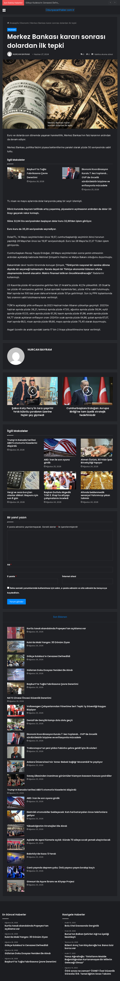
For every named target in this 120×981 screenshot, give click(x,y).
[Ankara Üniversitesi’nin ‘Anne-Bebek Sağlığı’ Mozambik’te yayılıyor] (15, 766)
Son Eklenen (60, 616)
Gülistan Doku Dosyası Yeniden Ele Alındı (50, 670)
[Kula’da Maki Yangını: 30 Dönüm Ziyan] (15, 646)
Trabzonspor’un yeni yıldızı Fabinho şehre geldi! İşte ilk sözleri (62, 748)
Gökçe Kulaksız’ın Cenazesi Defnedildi (44, 2)
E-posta (12, 576)
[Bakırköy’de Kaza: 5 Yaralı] (15, 858)
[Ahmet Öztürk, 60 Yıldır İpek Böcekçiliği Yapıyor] (97, 448)
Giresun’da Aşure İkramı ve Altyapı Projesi (50, 881)
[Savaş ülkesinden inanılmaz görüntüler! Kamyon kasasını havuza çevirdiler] (15, 780)
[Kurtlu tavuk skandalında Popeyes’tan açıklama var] (15, 633)
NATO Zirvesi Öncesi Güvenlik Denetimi (29, 697)
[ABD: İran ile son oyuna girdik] (60, 448)
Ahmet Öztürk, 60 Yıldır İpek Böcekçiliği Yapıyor (96, 461)
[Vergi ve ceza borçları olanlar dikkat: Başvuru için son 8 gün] (23, 480)
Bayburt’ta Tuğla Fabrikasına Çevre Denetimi (37, 173)
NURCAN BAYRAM (21, 54)
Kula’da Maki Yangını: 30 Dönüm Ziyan (48, 642)
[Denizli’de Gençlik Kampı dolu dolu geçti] (15, 724)
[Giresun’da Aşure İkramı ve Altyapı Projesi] (15, 886)
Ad (9, 564)
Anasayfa (14, 23)
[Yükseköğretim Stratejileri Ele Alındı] (15, 830)
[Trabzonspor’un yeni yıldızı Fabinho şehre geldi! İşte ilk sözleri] (15, 752)
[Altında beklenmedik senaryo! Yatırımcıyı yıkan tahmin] (97, 480)
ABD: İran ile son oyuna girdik (57, 461)
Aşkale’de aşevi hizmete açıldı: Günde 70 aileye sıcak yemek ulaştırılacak (68, 839)
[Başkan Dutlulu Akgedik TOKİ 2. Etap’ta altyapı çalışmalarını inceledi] (60, 480)
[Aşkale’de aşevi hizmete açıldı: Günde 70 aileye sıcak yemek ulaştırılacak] (15, 844)
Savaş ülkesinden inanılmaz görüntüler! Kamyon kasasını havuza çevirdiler (69, 775)
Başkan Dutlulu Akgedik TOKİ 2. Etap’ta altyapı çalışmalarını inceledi (57, 495)
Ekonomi (24, 23)
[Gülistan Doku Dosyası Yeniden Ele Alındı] (15, 674)
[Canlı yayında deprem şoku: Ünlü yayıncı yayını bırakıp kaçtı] (15, 872)
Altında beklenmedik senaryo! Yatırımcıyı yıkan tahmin (95, 495)
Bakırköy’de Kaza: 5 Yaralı (41, 853)
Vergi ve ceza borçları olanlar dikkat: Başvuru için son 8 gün (22, 495)
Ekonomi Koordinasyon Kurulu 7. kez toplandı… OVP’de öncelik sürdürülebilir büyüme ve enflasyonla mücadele (96, 177)
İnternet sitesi (69, 576)
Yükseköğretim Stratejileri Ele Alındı (47, 826)
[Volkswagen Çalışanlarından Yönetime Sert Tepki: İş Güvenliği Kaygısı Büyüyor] (15, 711)
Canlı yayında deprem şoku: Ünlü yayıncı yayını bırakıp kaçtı (61, 867)
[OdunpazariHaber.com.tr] (60, 10)
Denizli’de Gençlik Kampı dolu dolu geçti (50, 720)
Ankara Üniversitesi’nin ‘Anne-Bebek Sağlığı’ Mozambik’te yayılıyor (65, 762)
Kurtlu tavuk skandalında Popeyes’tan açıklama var (56, 628)
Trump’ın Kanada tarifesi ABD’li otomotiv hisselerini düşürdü (22, 442)
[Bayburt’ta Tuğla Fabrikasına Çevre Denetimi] (16, 173)
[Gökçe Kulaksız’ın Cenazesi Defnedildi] (15, 660)
